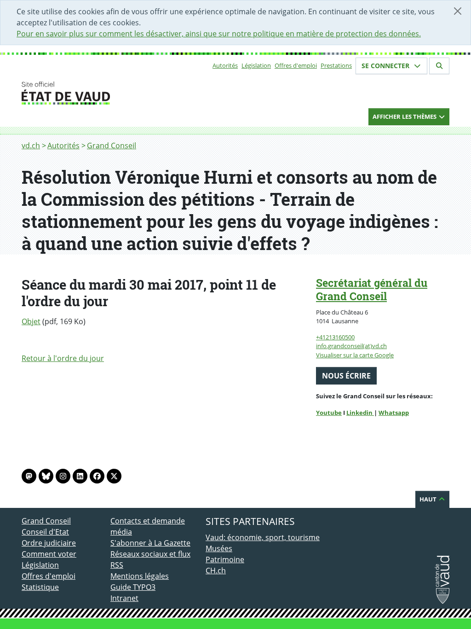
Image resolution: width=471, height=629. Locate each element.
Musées (219, 548)
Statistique (40, 587)
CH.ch (216, 570)
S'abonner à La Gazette (150, 543)
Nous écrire (346, 376)
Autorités (225, 65)
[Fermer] (458, 11)
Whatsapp (394, 412)
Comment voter (49, 554)
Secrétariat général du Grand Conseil (371, 289)
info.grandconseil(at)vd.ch (351, 346)
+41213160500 (335, 337)
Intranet (124, 598)
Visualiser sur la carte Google (355, 355)
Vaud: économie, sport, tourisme (263, 537)
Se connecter (386, 65)
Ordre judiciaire (49, 543)
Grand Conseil (111, 145)
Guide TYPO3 (132, 587)
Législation (256, 65)
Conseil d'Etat (45, 532)
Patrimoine (225, 559)
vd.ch (31, 145)
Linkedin (360, 412)
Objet (31, 321)
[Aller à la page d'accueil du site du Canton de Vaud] (107, 93)
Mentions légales (139, 576)
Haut (428, 499)
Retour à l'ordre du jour (63, 358)
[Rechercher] (439, 66)
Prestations (336, 65)
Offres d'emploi (296, 65)
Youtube (329, 412)
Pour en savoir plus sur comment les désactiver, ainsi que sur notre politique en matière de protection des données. (219, 34)
